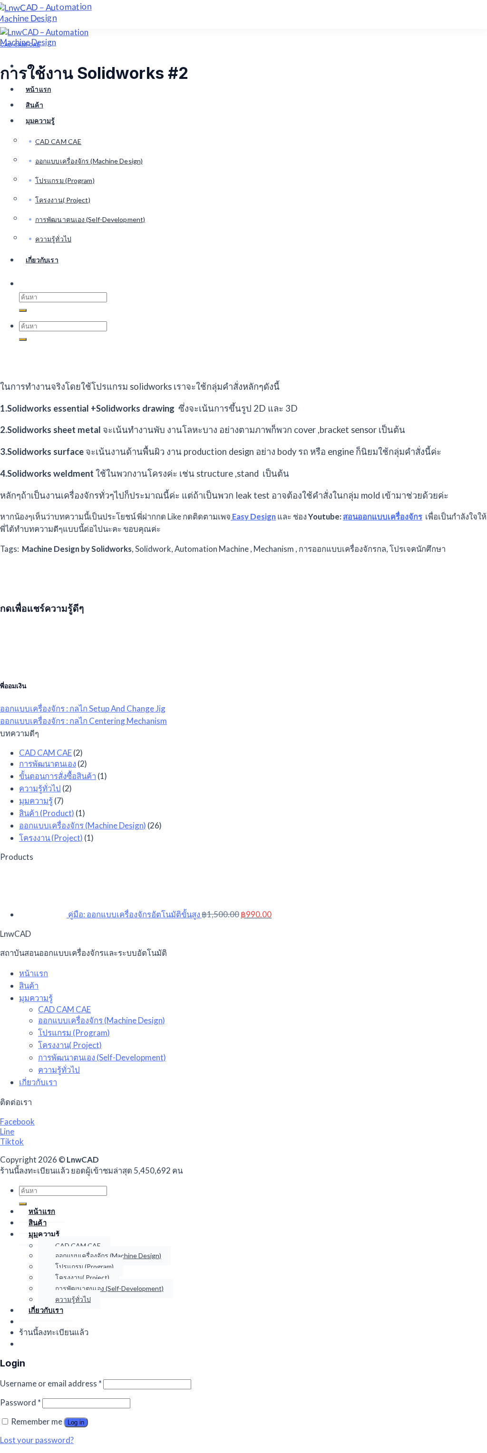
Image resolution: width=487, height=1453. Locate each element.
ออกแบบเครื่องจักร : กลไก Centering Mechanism (83, 721)
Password (20, 1402)
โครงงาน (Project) (51, 838)
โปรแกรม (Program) (74, 1033)
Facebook (17, 1121)
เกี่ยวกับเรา (38, 1082)
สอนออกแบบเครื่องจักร (382, 516)
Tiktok (12, 1141)
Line (7, 1131)
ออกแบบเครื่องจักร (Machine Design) (82, 825)
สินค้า (29, 986)
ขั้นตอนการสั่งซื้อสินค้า (57, 776)
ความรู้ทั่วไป (40, 788)
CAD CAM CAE (20, 44)
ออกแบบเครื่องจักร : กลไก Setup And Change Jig (83, 708)
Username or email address (51, 1383)
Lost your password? (37, 1440)
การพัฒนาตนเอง (47, 764)
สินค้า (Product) (46, 813)
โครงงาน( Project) (70, 1045)
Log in (76, 1422)
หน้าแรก (38, 89)
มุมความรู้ (36, 801)
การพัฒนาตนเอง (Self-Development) (102, 1057)
